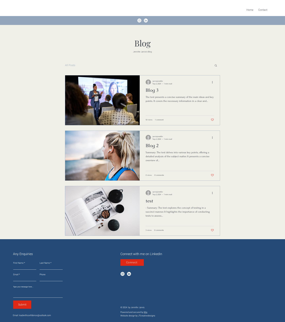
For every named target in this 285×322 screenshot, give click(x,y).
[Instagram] (139, 20)
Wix (145, 312)
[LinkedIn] (146, 20)
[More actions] (213, 82)
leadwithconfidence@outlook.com (35, 315)
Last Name (45, 263)
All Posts (70, 65)
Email (15, 274)
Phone (43, 274)
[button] (215, 65)
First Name (18, 263)
